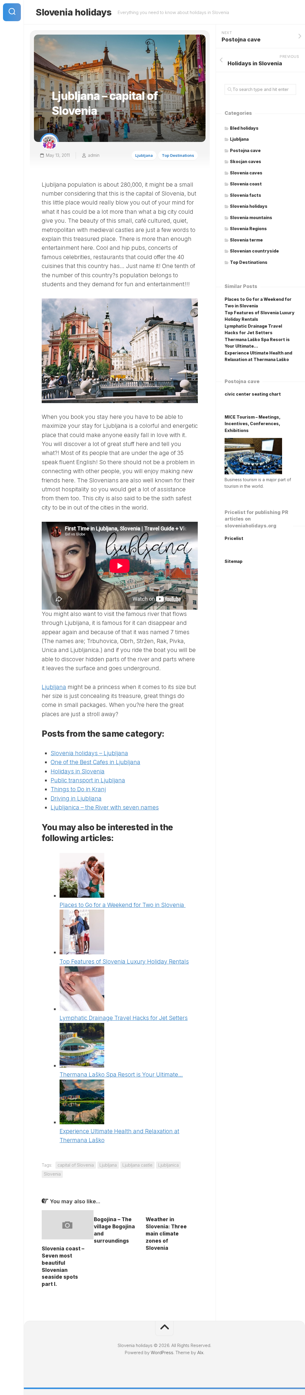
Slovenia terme (246, 239)
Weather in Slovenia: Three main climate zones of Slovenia (166, 1233)
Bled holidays (244, 128)
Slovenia (52, 1173)
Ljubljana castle (137, 1165)
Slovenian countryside (254, 250)
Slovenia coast (246, 183)
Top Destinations (178, 155)
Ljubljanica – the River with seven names (105, 807)
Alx (200, 1352)
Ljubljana (144, 155)
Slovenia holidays (74, 12)
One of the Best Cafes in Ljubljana (95, 762)
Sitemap (233, 561)
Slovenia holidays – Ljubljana (89, 753)
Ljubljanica (168, 1165)
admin (93, 155)
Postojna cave (245, 150)
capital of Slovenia (75, 1165)
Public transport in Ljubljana (88, 780)
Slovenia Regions (248, 228)
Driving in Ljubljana (76, 798)
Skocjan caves (245, 161)
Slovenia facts (245, 195)
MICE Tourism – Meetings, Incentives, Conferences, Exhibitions (252, 423)
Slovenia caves (246, 172)
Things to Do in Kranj (78, 789)
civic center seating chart (253, 394)
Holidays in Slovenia (78, 771)
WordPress (162, 1352)
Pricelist (234, 538)
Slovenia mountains (251, 217)
